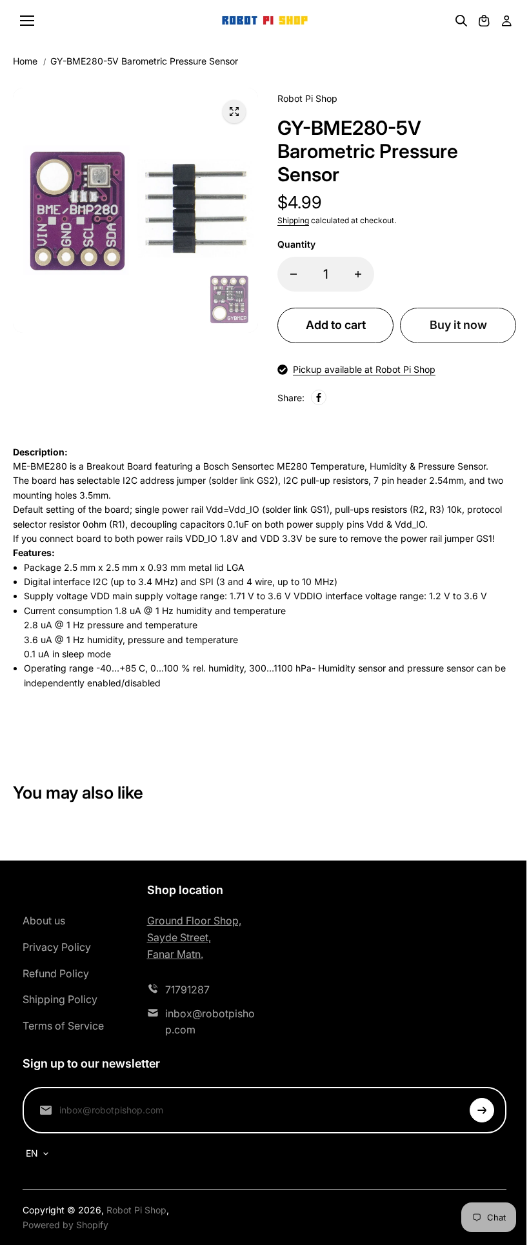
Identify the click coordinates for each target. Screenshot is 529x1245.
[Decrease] (293, 274)
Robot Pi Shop (136, 1209)
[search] (461, 20)
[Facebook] (318, 397)
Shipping (293, 220)
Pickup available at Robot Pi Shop (364, 369)
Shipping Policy (60, 999)
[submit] (482, 1110)
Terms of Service (63, 1025)
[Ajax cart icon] (484, 20)
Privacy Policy (57, 947)
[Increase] (358, 274)
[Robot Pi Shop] (264, 21)
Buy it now (458, 325)
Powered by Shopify (65, 1224)
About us (44, 920)
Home (25, 60)
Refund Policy (56, 973)
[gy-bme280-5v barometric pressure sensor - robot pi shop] (234, 111)
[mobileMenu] (27, 20)
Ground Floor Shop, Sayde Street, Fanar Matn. (194, 937)
